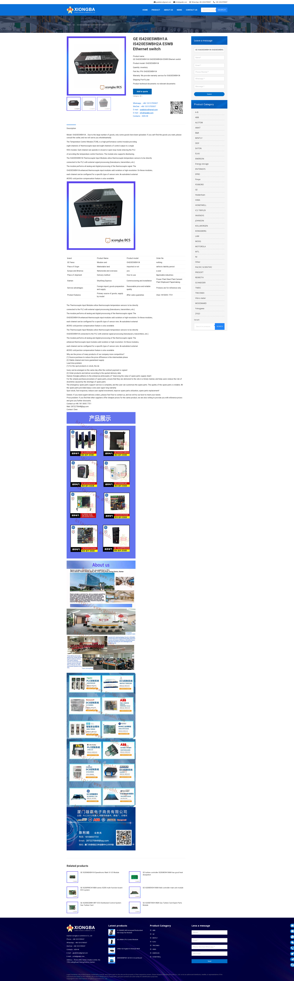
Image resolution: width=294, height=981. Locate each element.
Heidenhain (200, 195)
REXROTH (199, 277)
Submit (209, 94)
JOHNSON (199, 220)
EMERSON (199, 158)
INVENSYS (199, 215)
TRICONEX (199, 293)
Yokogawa (199, 308)
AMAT (198, 127)
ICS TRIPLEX (200, 210)
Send (209, 961)
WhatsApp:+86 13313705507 (201, 2)
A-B (196, 112)
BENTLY (198, 138)
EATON (198, 148)
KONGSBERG (200, 231)
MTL (197, 251)
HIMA (197, 200)
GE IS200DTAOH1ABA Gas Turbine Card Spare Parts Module (162, 904)
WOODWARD (200, 303)
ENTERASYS (200, 169)
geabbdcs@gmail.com (163, 2)
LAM (197, 236)
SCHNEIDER (200, 282)
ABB (197, 117)
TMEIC (198, 288)
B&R (197, 133)
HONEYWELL (200, 205)
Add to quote (142, 91)
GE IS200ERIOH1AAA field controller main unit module (163, 888)
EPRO (197, 174)
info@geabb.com (181, 2)
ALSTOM (199, 122)
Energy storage (202, 164)
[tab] (71, 127)
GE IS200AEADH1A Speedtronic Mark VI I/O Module (99, 872)
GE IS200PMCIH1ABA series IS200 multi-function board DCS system (101, 889)
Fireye (197, 179)
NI (196, 257)
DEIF (197, 143)
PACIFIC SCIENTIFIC (203, 267)
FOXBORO (199, 184)
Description (71, 128)
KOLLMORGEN (201, 226)
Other (197, 262)
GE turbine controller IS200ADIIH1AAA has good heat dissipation (163, 873)
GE (140, 96)
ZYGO (197, 313)
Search (222, 10)
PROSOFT (199, 272)
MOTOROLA (200, 246)
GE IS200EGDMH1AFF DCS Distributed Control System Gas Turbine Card (100, 904)
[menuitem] (145, 10)
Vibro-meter (200, 298)
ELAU (197, 153)
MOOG (198, 241)
